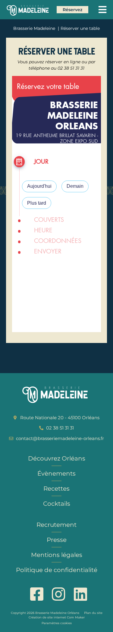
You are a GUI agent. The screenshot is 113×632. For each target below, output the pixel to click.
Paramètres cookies (57, 623)
